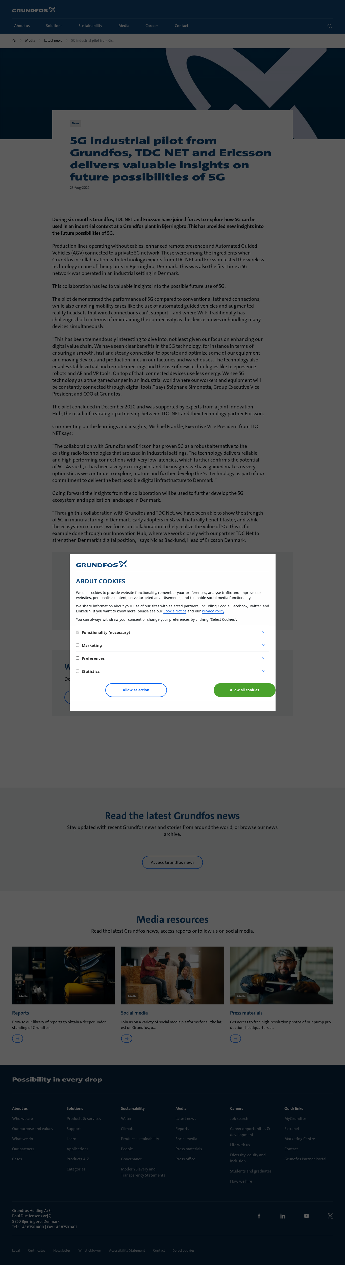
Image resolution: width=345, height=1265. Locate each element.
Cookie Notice (174, 611)
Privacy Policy (213, 611)
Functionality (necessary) (106, 632)
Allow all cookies (244, 689)
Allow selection (136, 689)
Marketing (92, 645)
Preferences (93, 658)
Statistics (91, 671)
